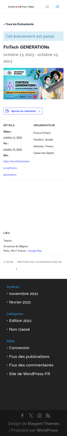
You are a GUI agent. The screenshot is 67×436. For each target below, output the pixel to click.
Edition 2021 (20, 320)
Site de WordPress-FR (29, 373)
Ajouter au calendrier (23, 111)
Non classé (19, 329)
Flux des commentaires (31, 365)
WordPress (47, 430)
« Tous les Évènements (18, 24)
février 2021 (20, 302)
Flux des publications (29, 356)
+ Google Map (34, 250)
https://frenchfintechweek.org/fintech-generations (16, 168)
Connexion (19, 347)
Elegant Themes (43, 423)
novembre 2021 (23, 293)
